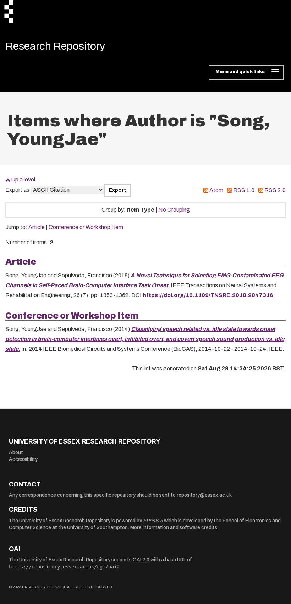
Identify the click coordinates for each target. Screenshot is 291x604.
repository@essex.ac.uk (204, 495)
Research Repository (55, 46)
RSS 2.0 (275, 190)
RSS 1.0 (243, 190)
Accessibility (23, 459)
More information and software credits (173, 527)
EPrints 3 (153, 520)
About (16, 452)
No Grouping (174, 210)
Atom (216, 190)
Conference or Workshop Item (86, 227)
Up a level (23, 179)
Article (36, 227)
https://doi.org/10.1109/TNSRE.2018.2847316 (208, 295)
